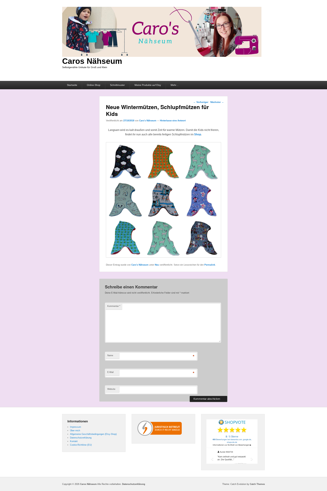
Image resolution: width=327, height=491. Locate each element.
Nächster (217, 102)
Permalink (209, 265)
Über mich (75, 430)
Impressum (75, 427)
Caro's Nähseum (147, 120)
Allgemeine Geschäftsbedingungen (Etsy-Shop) (93, 434)
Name (110, 355)
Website (111, 389)
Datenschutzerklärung (80, 437)
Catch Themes (257, 484)
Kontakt (74, 441)
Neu (157, 265)
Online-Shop (93, 85)
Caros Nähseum (92, 61)
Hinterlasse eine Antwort (173, 120)
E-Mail (110, 372)
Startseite (72, 85)
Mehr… (175, 85)
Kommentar (113, 306)
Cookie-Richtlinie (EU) (81, 445)
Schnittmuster (117, 85)
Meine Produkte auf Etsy (148, 85)
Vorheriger (200, 102)
